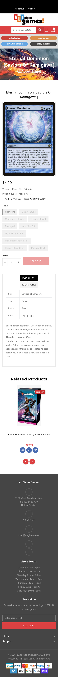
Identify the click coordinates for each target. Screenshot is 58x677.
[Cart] (53, 30)
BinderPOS (44, 658)
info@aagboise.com (29, 535)
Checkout (19, 8)
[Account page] (47, 30)
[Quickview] (22, 450)
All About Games (29, 71)
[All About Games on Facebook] (26, 3)
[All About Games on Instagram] (32, 3)
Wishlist (31, 8)
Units (5, 255)
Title (5, 205)
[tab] (29, 278)
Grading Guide (38, 198)
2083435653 (29, 520)
